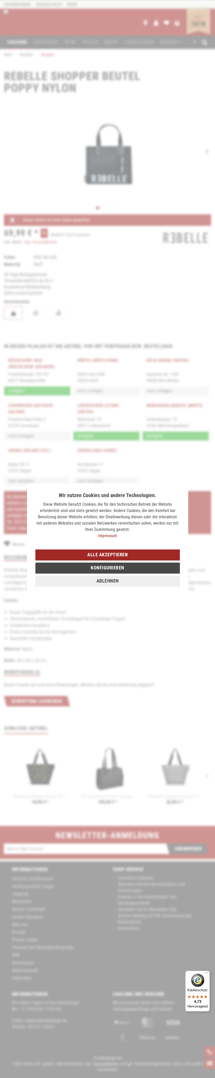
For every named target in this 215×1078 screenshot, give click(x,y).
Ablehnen (107, 581)
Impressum (107, 535)
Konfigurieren (107, 567)
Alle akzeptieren (107, 554)
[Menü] (206, 974)
